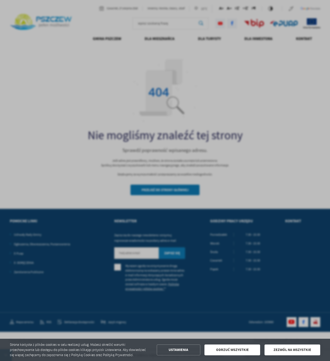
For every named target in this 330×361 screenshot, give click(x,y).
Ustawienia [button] (178, 349)
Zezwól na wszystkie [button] (292, 349)
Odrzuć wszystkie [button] (232, 349)
